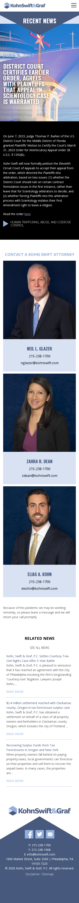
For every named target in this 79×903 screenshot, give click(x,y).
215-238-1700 (39, 356)
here (27, 214)
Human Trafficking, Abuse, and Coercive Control (41, 224)
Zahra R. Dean (39, 461)
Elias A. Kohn (40, 574)
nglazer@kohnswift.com (40, 363)
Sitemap (48, 874)
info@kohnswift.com (41, 854)
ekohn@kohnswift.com (39, 588)
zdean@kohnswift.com (39, 475)
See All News (39, 648)
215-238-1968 (41, 850)
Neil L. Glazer (39, 348)
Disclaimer (33, 874)
